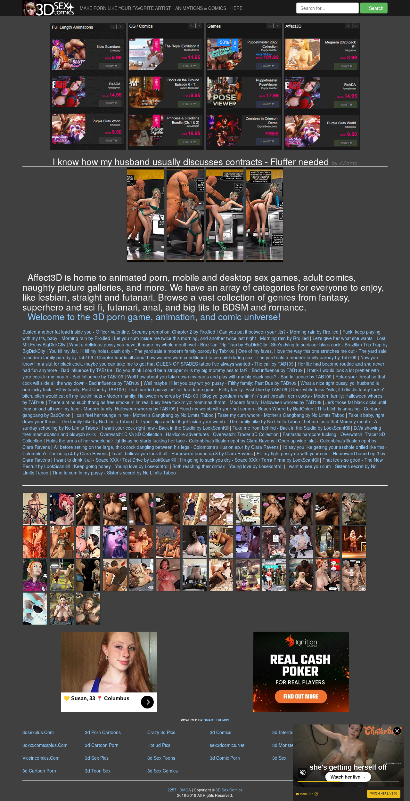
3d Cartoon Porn (102, 745)
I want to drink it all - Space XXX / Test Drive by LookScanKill (115, 460)
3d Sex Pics (97, 758)
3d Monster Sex (288, 745)
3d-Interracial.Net (290, 732)
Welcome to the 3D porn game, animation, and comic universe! (154, 316)
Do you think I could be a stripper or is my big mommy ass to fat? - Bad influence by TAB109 (209, 370)
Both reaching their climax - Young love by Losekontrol (227, 466)
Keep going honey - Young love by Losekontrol (121, 466)
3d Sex (279, 758)
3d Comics (220, 732)
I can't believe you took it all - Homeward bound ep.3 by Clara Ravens (182, 453)
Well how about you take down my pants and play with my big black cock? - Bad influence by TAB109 (229, 376)
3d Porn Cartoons (103, 732)
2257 (172, 789)
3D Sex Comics (228, 789)
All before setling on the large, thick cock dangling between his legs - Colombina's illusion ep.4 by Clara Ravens (166, 447)
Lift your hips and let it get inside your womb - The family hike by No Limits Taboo (218, 421)
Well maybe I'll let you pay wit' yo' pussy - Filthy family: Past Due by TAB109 (220, 383)
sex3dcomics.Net (227, 745)
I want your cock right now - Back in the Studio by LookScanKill (165, 428)
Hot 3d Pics (158, 745)
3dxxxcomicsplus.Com (45, 745)
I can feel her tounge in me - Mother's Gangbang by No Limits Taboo (144, 415)
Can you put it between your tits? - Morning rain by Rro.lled (279, 331)
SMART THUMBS (216, 720)
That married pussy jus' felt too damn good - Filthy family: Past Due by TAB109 (207, 389)
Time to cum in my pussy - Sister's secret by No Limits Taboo (114, 472)
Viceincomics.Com (41, 758)
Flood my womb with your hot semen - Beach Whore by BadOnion (246, 408)
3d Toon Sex (98, 770)
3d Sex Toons (161, 758)
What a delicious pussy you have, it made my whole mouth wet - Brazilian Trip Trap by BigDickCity (168, 344)
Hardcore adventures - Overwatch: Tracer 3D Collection (222, 434)
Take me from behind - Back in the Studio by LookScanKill (291, 428)
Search (375, 8)
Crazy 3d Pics (161, 732)
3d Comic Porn (225, 758)
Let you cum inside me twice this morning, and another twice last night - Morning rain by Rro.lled (211, 338)
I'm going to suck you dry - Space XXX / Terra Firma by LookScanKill (249, 460)
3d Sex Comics (162, 770)
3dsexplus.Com (38, 732)
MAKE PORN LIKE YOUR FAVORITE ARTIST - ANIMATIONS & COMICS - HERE (161, 8)
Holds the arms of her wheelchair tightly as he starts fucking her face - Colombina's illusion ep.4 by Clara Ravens (160, 440)
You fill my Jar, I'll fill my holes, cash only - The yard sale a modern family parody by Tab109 (141, 351)
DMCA (185, 789)
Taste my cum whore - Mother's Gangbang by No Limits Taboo (281, 415)
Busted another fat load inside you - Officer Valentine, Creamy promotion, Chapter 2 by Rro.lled (118, 331)
